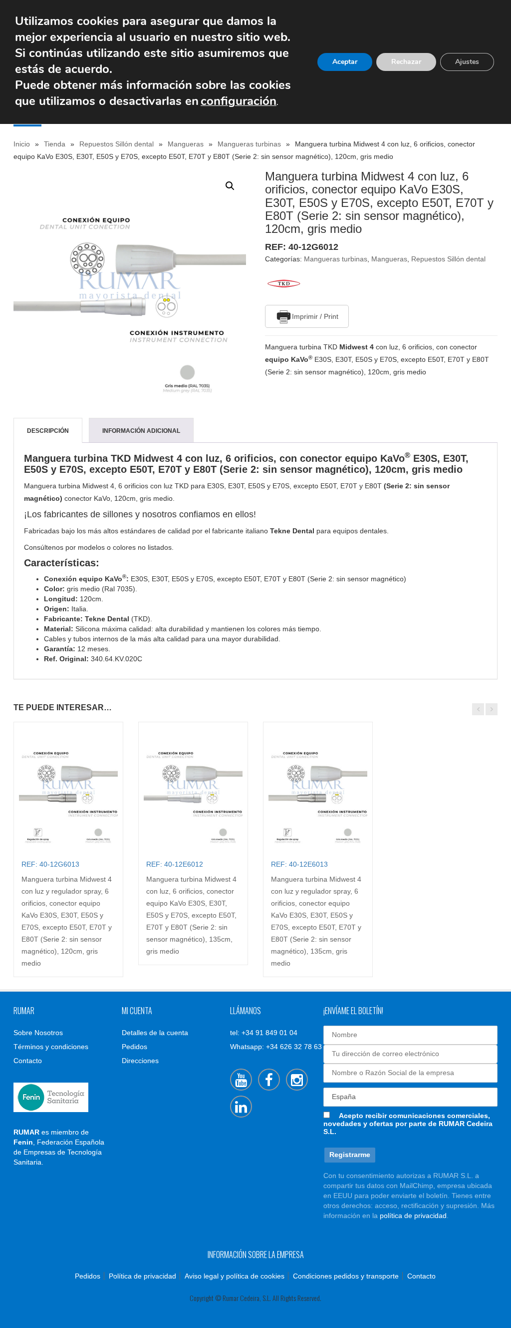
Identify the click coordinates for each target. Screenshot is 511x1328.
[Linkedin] (241, 1107)
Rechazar (406, 61)
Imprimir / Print (315, 316)
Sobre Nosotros (38, 1033)
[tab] (47, 431)
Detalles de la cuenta (155, 1033)
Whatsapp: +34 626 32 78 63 (276, 1047)
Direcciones (140, 1061)
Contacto (27, 1061)
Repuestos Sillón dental (116, 144)
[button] (230, 186)
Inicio (21, 144)
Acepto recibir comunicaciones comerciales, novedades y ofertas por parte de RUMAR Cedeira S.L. (408, 1124)
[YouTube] (241, 1080)
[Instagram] (297, 1080)
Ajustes (467, 61)
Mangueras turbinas (249, 144)
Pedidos (134, 1047)
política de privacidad (413, 1216)
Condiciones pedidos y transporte (346, 1276)
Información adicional (141, 430)
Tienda (54, 144)
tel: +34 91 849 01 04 (263, 1033)
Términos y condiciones (50, 1047)
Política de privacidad (142, 1276)
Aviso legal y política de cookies (234, 1276)
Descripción (48, 430)
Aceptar (344, 61)
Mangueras (186, 144)
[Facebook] (269, 1080)
